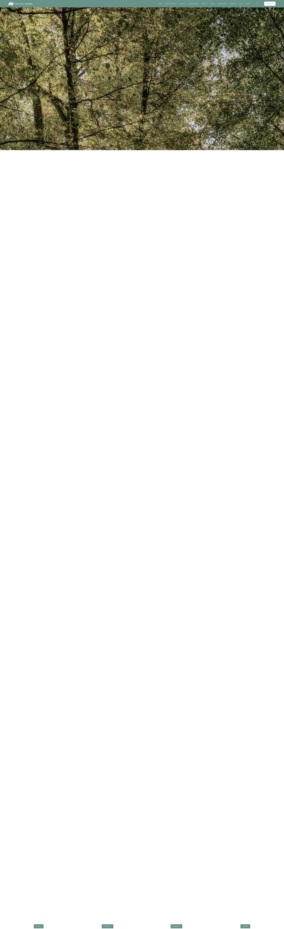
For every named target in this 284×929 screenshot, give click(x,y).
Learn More (38, 926)
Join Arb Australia (193, 4)
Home (160, 4)
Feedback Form (107, 926)
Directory (182, 4)
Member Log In (270, 3)
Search (248, 4)
